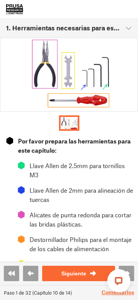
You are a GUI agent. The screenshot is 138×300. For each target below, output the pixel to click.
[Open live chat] (118, 280)
